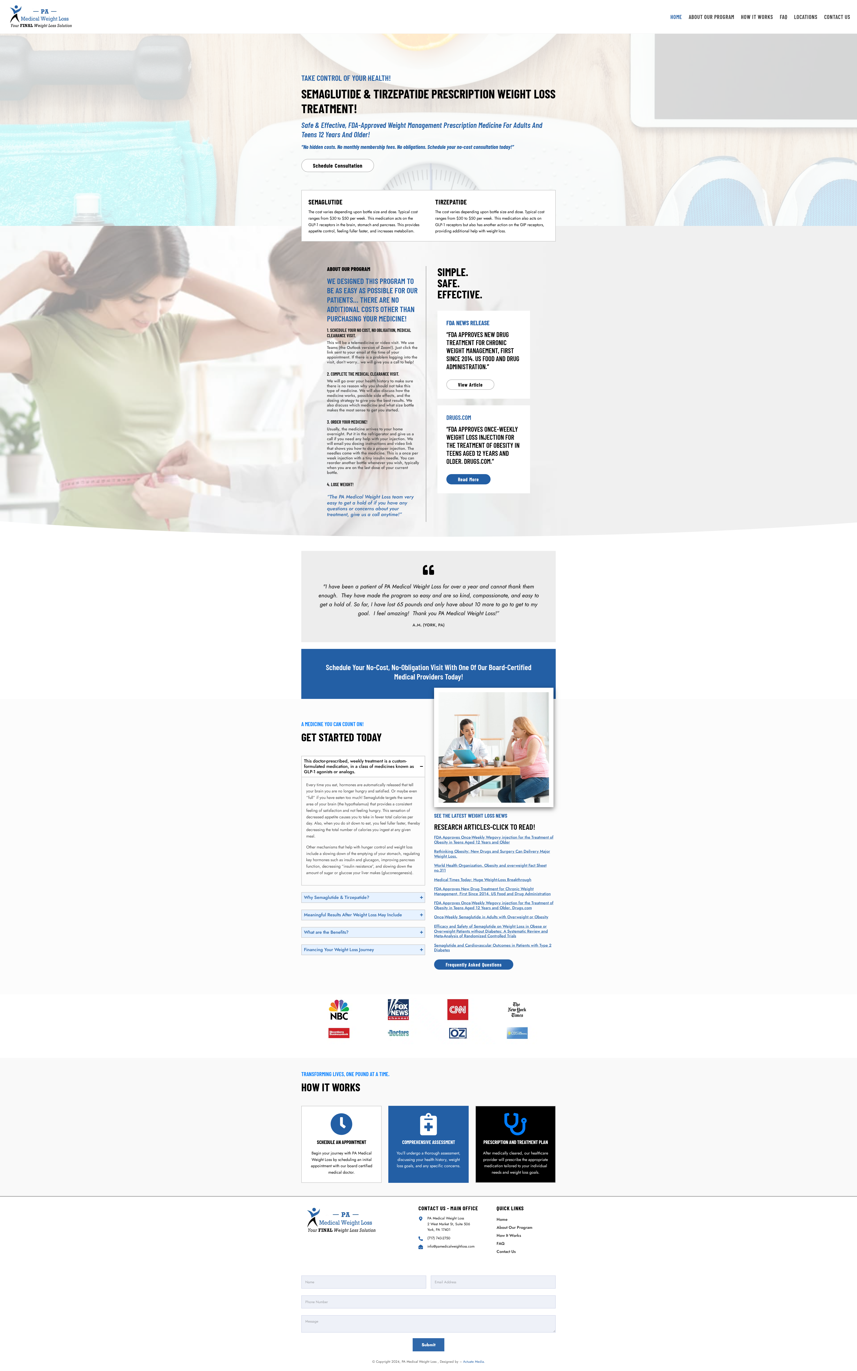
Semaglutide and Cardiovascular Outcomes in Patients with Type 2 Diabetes (492, 947)
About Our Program (515, 1227)
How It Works (509, 1235)
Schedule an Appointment (341, 1142)
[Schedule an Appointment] (341, 1124)
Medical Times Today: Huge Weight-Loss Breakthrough (482, 880)
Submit (428, 1345)
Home (502, 1219)
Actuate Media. (474, 1361)
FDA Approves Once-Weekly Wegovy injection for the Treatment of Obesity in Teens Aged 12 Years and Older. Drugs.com (493, 905)
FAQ (501, 1243)
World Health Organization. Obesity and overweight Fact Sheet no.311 (490, 868)
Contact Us (506, 1251)
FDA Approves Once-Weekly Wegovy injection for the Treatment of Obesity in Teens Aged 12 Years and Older (493, 839)
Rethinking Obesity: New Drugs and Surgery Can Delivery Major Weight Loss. (492, 853)
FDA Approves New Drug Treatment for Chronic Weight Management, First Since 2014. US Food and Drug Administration (492, 891)
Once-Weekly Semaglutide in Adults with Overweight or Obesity (491, 917)
